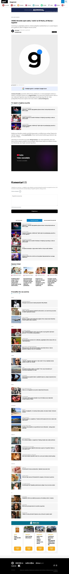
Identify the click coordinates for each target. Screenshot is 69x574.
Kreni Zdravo (19, 566)
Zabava (58, 5)
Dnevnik (19, 563)
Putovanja (37, 5)
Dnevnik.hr (7, 5)
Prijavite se (34, 211)
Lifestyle (29, 5)
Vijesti (14, 5)
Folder (13, 566)
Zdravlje (44, 5)
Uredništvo (26, 570)
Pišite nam (22, 570)
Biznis (52, 5)
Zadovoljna (29, 563)
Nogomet (13, 2)
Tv (64, 5)
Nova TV (12, 563)
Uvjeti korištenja (42, 570)
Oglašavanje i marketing (34, 570)
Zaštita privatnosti (50, 570)
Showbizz (21, 5)
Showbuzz (40, 563)
